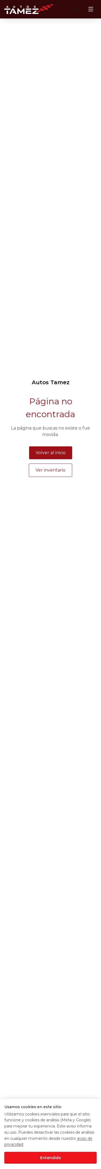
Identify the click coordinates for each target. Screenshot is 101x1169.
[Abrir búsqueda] (77, 9)
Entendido (50, 1157)
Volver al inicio (51, 452)
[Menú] (91, 9)
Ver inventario (50, 470)
